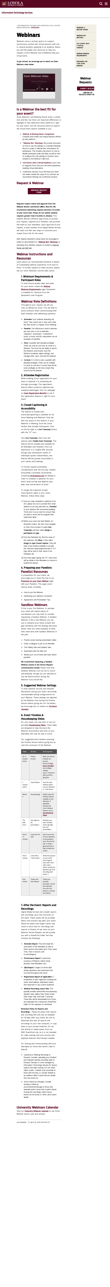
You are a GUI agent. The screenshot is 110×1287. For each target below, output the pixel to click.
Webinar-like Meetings (81, 36)
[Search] (101, 4)
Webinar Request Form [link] (39, 191)
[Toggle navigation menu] (106, 4)
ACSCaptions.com (37, 476)
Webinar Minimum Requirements (83, 54)
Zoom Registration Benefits (35, 393)
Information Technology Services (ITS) (35, 25)
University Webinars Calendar (37, 1111)
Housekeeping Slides (37, 725)
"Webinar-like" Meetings (33, 143)
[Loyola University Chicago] (12, 4)
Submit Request (87, 88)
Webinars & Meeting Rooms (82, 28)
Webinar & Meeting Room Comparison (38, 134)
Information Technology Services (17, 12)
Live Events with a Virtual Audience (37, 163)
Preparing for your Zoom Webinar (35, 581)
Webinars (35, 28)
